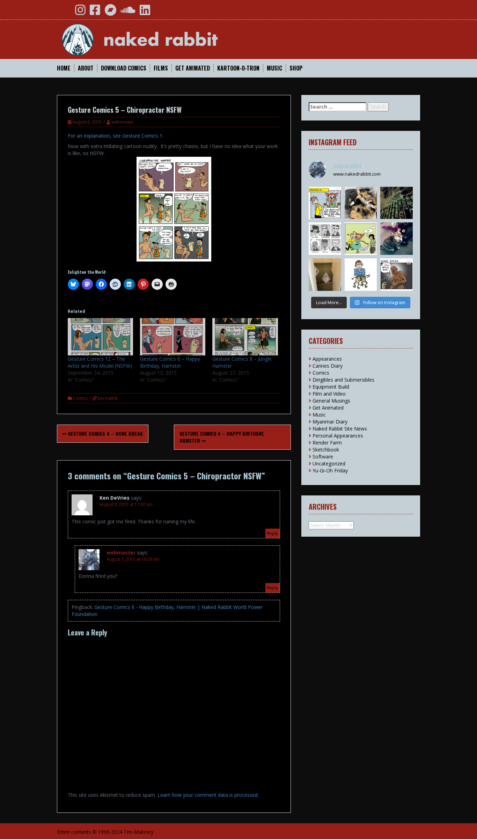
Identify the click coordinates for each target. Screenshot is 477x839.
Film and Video (329, 393)
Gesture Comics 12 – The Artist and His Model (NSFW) (100, 362)
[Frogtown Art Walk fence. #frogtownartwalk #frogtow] (396, 203)
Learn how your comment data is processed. (208, 795)
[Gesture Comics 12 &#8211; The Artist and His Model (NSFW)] (100, 336)
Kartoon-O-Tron (238, 68)
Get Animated (192, 68)
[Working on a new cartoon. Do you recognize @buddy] (361, 274)
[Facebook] (95, 12)
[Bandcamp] (110, 12)
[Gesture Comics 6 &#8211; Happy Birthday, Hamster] (172, 336)
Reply (272, 533)
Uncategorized (329, 463)
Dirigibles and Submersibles (343, 379)
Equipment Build (331, 386)
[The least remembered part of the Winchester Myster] (325, 274)
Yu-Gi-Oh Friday (330, 470)
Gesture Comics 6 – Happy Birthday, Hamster (170, 362)
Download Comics (123, 68)
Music (274, 68)
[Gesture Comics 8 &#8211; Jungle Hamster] (245, 336)
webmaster (122, 122)
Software (323, 456)
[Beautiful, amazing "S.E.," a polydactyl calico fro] (396, 238)
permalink (107, 398)
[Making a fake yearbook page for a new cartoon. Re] (325, 238)
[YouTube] (65, 12)
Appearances (327, 358)
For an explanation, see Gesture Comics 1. (115, 135)
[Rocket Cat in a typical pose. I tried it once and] (361, 203)
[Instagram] (80, 12)
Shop (295, 68)
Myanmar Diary (330, 421)
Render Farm (327, 442)
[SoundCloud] (127, 12)
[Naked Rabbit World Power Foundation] (156, 39)
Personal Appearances (338, 435)
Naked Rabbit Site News (340, 428)
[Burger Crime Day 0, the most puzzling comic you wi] (361, 238)
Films (161, 68)
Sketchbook (326, 449)
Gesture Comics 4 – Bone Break (105, 433)
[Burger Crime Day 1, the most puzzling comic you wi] (325, 203)
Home (64, 68)
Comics (80, 398)
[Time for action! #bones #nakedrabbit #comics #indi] (396, 274)
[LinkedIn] (145, 12)
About (86, 68)
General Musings (331, 400)
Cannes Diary (328, 365)
